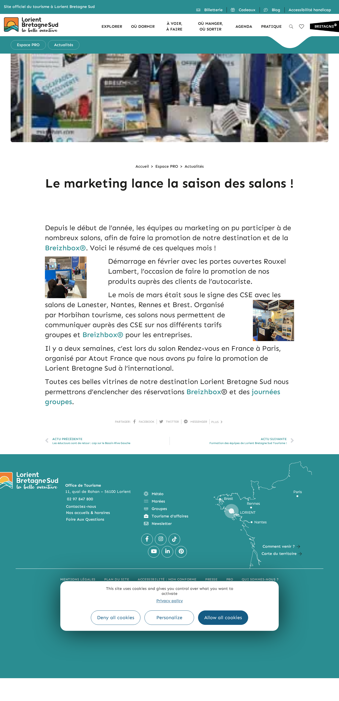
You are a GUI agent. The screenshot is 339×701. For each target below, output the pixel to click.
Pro (229, 579)
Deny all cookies (115, 618)
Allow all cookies (223, 618)
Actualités (194, 166)
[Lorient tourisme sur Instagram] (161, 539)
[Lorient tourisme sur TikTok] (174, 539)
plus (216, 422)
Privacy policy (169, 601)
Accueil (142, 166)
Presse (211, 579)
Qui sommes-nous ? (260, 579)
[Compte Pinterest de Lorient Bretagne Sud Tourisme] (181, 552)
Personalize (169, 618)
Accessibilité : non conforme (167, 579)
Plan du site (116, 579)
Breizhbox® (65, 248)
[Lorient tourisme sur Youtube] (154, 552)
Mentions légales (78, 579)
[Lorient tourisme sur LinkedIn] (167, 552)
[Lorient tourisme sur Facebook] (147, 539)
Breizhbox (203, 391)
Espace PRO (166, 166)
